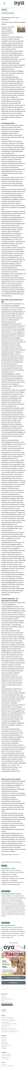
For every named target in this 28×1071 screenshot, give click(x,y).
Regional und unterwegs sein (8, 1028)
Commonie (4, 1039)
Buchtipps (3, 1047)
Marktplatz (4, 1011)
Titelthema (4, 1048)
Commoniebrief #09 (6, 1054)
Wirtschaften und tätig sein (8, 1030)
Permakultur (4, 1043)
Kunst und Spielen (5, 1025)
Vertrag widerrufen (7, 1004)
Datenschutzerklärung (6, 999)
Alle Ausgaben (4, 1059)
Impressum (4, 997)
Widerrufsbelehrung (6, 1002)
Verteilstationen (13, 982)
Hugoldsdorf (15, 854)
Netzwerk (3, 1064)
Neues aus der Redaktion (13, 977)
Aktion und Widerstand (7, 1017)
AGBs (2, 1000)
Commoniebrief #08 (6, 1055)
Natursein (3, 1027)
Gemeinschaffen (5, 1022)
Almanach (3, 1037)
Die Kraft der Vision (6, 1045)
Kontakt (3, 996)
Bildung (3, 1040)
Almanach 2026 (5, 1057)
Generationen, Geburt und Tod (8, 1023)
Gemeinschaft (4, 1042)
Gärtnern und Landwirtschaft (8, 1020)
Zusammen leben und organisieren (9, 1031)
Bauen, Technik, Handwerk (7, 1019)
